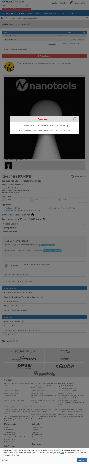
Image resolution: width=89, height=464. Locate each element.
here (62, 452)
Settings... (5, 460)
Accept (81, 460)
